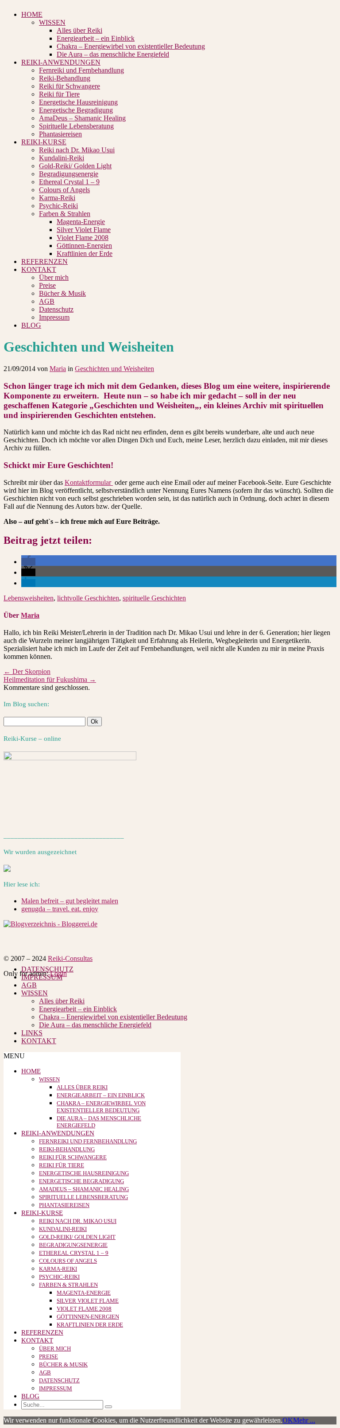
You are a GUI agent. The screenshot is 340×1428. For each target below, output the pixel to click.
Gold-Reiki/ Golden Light (75, 166)
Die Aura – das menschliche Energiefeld (113, 54)
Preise (47, 285)
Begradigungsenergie (68, 174)
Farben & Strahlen (64, 213)
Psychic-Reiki (58, 205)
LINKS (31, 1033)
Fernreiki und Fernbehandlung (81, 70)
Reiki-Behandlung (64, 78)
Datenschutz (56, 309)
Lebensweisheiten (29, 598)
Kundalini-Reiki (61, 158)
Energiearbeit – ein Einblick (96, 38)
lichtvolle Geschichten (88, 598)
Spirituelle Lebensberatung (76, 126)
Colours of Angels (64, 189)
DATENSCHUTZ (47, 969)
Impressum (54, 317)
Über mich (54, 277)
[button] (28, 561)
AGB (46, 301)
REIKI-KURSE (43, 142)
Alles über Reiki (79, 30)
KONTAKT (38, 269)
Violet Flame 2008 (82, 237)
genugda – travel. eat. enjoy (59, 909)
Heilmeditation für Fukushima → (50, 679)
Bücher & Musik (62, 293)
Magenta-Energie (81, 221)
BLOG (31, 325)
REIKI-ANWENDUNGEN (60, 62)
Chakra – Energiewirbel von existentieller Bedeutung (131, 46)
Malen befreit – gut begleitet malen (69, 901)
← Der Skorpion (27, 671)
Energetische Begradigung (76, 110)
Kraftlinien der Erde (84, 253)
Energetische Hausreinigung (78, 102)
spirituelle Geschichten (154, 598)
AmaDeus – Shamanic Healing (82, 118)
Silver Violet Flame (84, 229)
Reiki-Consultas (70, 958)
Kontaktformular (89, 482)
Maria (58, 368)
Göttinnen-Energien (84, 245)
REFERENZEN (44, 261)
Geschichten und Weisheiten (114, 368)
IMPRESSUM (41, 977)
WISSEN (52, 22)
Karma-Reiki (57, 197)
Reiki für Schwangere (69, 86)
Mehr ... (304, 1420)
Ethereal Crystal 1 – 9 (69, 182)
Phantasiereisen (60, 134)
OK (287, 1420)
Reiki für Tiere (59, 94)
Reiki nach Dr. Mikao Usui (77, 150)
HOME (31, 14)
